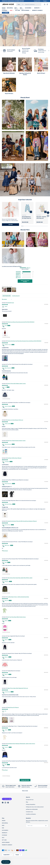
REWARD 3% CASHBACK (37, 10)
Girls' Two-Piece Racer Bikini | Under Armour (16, 616)
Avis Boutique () (16, 295)
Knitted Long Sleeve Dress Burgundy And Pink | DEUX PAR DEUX (20, 321)
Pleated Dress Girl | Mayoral (13, 707)
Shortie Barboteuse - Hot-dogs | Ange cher (26, 217)
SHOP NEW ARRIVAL (20, 181)
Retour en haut (25, 790)
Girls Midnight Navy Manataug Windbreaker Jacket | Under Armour (21, 743)
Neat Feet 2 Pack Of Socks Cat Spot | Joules (16, 440)
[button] (47, 4)
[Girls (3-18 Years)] (41, 64)
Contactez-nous (29, 811)
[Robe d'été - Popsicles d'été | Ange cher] (42, 208)
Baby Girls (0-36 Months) (9, 73)
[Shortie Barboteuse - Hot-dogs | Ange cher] (27, 208)
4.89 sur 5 (28, 267)
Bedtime (13, 260)
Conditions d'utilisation (31, 814)
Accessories (37, 244)
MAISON (3, 7)
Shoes (13, 244)
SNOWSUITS (4, 832)
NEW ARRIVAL (10, 7)
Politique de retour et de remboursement (35, 806)
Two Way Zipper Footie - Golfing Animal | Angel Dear (18, 596)
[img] (25, 267)
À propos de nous (29, 799)
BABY (3, 825)
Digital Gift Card (10, 302)
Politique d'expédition (30, 804)
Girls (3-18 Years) (41, 73)
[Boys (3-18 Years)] (9, 85)
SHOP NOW (13, 127)
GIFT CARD (17, 10)
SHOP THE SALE (31, 181)
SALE (3, 837)
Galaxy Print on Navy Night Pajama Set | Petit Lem (17, 688)
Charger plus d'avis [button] (25, 780)
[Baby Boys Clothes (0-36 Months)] (25, 64)
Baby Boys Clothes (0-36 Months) (25, 74)
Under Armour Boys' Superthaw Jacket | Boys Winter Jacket (19, 577)
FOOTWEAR (4, 835)
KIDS (3, 827)
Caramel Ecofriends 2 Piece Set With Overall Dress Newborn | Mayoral (22, 521)
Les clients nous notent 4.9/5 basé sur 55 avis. (12, 266)
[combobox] (28, 4)
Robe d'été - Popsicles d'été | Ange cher (41, 217)
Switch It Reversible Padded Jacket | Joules (16, 383)
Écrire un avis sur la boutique (25, 281)
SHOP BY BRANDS (5, 842)
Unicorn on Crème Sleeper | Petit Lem (15, 419)
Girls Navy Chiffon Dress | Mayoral (14, 457)
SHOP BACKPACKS (25, 30)
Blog (27, 802)
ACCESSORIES (5, 830)
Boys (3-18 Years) (9, 93)
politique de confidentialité (32, 809)
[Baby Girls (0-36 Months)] (9, 64)
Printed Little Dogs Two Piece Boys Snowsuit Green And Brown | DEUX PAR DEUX (24, 340)
